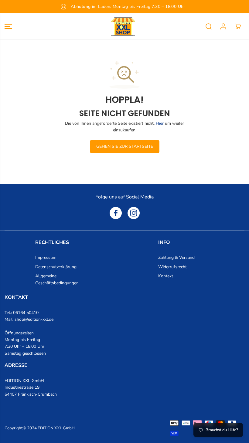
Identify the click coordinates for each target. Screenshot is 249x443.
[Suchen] (208, 26)
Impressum (45, 257)
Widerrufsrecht (172, 267)
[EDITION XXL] (123, 26)
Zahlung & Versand (176, 257)
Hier (160, 123)
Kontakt (165, 276)
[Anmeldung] (223, 26)
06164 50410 (26, 313)
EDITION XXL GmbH (56, 428)
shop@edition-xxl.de (34, 319)
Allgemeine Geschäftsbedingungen (57, 279)
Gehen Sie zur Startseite (124, 146)
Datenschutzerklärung (56, 267)
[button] (8, 26)
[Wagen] (237, 26)
